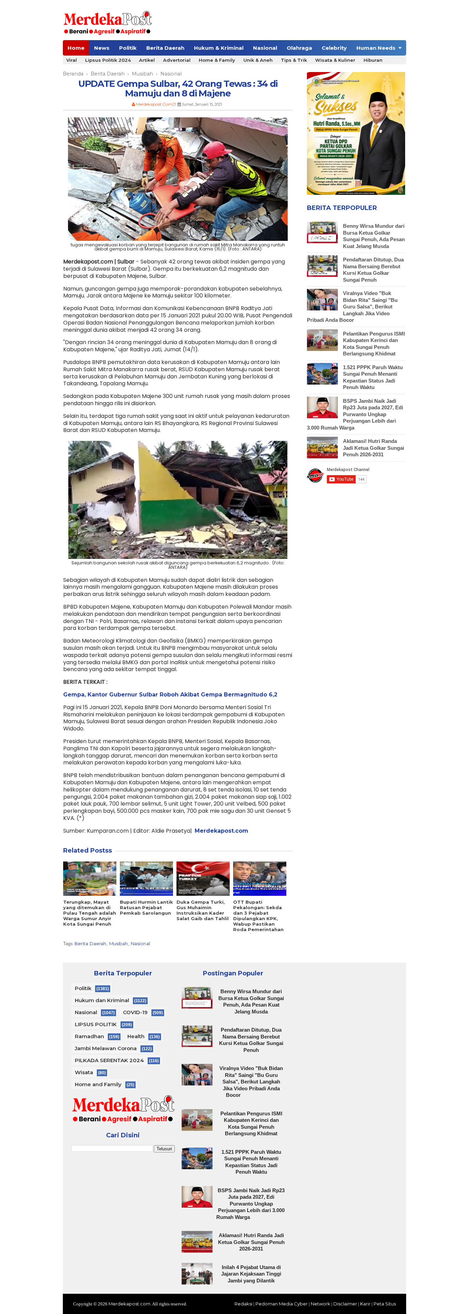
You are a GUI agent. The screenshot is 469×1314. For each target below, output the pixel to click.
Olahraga (299, 48)
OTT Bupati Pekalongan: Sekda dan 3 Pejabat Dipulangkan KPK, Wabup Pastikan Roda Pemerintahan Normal (258, 918)
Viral (71, 60)
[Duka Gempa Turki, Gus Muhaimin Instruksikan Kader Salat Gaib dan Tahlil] (203, 878)
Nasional (265, 48)
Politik (128, 48)
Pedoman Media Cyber (281, 1303)
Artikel (147, 60)
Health (136, 1036)
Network (320, 1303)
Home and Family (98, 1084)
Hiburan (373, 60)
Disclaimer (345, 1303)
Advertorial (177, 60)
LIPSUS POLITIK (96, 1024)
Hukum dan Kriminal (102, 1000)
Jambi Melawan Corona (106, 1048)
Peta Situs (385, 1303)
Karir (365, 1303)
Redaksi (243, 1303)
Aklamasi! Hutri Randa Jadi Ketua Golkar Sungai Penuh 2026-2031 (373, 447)
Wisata (84, 1072)
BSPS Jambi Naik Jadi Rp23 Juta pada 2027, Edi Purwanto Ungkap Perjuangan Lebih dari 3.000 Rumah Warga (355, 414)
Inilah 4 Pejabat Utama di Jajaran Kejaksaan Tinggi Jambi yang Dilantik (251, 1273)
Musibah (118, 943)
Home (76, 48)
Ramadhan (89, 1036)
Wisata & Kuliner (335, 60)
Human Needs (376, 48)
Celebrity (334, 48)
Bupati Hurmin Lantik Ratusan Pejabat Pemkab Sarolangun (146, 907)
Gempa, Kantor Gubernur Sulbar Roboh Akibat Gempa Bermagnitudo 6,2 (170, 694)
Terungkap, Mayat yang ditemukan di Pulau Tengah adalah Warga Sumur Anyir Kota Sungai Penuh (89, 913)
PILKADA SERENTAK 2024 (109, 1060)
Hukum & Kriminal (218, 48)
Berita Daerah (165, 48)
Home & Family (217, 60)
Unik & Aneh (258, 60)
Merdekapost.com (129, 1303)
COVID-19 (135, 1012)
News (102, 48)
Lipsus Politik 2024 (108, 60)
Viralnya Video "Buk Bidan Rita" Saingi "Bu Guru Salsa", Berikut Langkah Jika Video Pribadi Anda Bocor (352, 306)
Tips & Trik (294, 60)
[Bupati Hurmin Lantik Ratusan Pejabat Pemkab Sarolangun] (146, 878)
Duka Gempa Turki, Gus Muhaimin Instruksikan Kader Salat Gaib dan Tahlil (202, 910)
